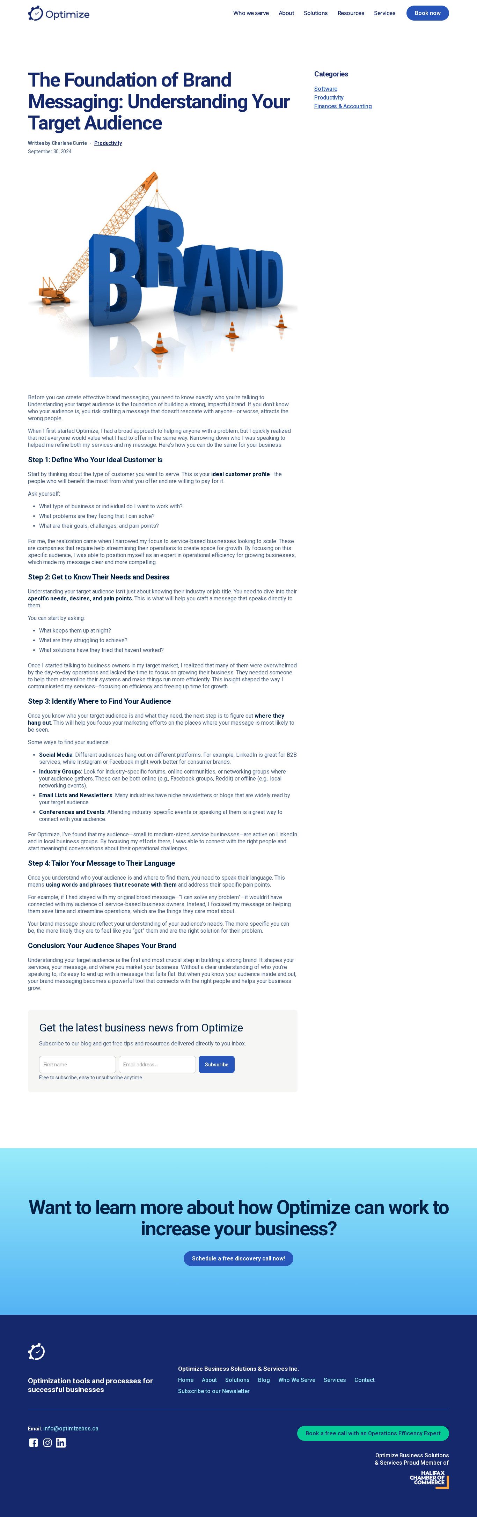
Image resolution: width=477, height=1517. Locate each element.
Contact (364, 1380)
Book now (428, 13)
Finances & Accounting (343, 106)
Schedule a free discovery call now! (238, 1258)
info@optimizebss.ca (70, 1428)
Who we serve (251, 13)
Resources (351, 13)
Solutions (316, 13)
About (286, 13)
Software (325, 89)
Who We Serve (296, 1380)
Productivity (108, 143)
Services (384, 13)
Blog (264, 1380)
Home (185, 1380)
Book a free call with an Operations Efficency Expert (373, 1433)
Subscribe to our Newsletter (214, 1391)
